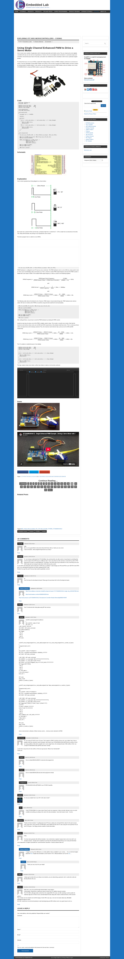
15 (36, 476)
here (32, 853)
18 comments (48, 41)
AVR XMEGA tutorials (91, 126)
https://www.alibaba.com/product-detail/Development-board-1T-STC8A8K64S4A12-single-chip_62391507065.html (52, 591)
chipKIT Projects (89, 129)
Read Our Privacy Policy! (90, 113)
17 (39, 476)
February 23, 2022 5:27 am (29, 833)
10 (29, 476)
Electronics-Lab (87, 150)
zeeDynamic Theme (104, 957)
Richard (20, 556)
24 (49, 476)
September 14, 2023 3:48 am (36, 588)
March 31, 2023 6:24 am (30, 769)
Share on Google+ (44, 472)
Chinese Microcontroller (29, 528)
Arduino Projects (89, 139)
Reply (18, 552)
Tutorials (23, 11)
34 (63, 476)
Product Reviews (74, 11)
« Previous (23, 483)
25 (50, 476)
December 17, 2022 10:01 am (32, 738)
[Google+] (93, 90)
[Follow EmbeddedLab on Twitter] (88, 90)
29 (56, 476)
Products (38, 11)
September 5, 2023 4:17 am (29, 604)
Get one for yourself (89, 79)
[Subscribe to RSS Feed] (85, 90)
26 (52, 476)
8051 (22, 528)
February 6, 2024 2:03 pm (29, 543)
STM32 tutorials (89, 132)
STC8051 (50, 528)
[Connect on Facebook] (90, 90)
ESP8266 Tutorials (87, 11)
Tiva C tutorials (89, 124)
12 (32, 476)
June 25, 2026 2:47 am (32, 782)
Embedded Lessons (22, 531)
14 (34, 476)
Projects (31, 11)
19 (42, 476)
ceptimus (20, 820)
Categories (86, 160)
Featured (31, 531)
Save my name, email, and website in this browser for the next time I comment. (35, 947)
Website (19, 940)
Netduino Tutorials (90, 128)
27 (53, 476)
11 (30, 476)
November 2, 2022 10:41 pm (29, 795)
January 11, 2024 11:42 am (29, 556)
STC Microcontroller (43, 528)
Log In (71, 957)
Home (16, 11)
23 (47, 476)
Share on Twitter (34, 472)
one (69, 853)
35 (65, 476)
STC (36, 528)
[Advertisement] (62, 24)
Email (19, 934)
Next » (50, 490)
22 (46, 476)
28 (55, 476)
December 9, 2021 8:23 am (29, 874)
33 (62, 476)
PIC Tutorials (89, 141)
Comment (19, 915)
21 (44, 476)
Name (19, 929)
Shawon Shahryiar (39, 41)
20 (43, 476)
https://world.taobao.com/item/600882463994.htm (37, 594)
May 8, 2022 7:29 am (29, 820)
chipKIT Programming (60, 11)
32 (60, 476)
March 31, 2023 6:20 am (30, 757)
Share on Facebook (23, 472)
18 (40, 476)
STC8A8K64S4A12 (57, 528)
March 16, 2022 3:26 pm (32, 861)
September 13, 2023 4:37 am (30, 575)
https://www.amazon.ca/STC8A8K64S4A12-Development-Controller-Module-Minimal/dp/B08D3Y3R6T (43, 597)
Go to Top (53, 957)
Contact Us (59, 957)
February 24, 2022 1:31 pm (36, 849)
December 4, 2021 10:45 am (29, 887)
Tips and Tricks (47, 11)
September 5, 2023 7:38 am (30, 617)
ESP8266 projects (90, 123)
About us (103, 11)
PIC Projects (89, 137)
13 (33, 476)
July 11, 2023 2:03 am (27, 807)
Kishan (20, 604)
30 (57, 476)
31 (59, 476)
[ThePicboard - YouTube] (96, 90)
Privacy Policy (65, 957)
